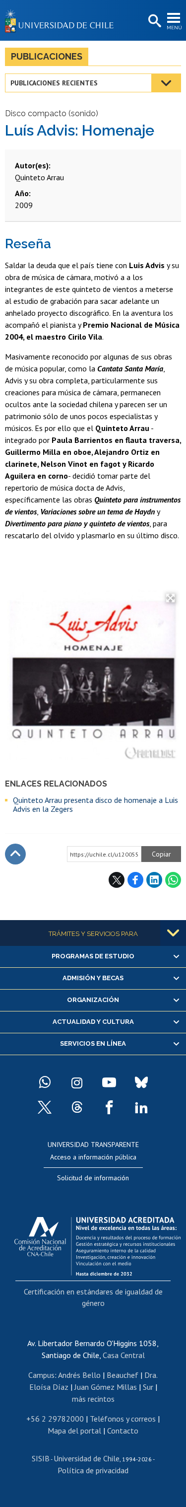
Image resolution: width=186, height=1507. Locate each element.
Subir (15, 854)
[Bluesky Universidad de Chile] (141, 1082)
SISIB (41, 1458)
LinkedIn (154, 880)
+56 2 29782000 (55, 1419)
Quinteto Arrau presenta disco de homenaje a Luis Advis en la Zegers (95, 804)
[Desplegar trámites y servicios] (173, 933)
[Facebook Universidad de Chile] (109, 1107)
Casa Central (124, 1355)
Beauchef (122, 1375)
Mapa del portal (74, 1430)
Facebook (135, 880)
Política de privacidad (93, 1470)
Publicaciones (46, 56)
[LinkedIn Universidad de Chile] (141, 1107)
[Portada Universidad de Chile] (62, 20)
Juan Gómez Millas (105, 1387)
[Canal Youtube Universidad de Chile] (109, 1082)
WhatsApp (173, 880)
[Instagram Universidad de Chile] (76, 1082)
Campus (41, 1375)
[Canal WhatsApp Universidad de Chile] (44, 1082)
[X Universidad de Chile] (44, 1107)
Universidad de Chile (87, 1458)
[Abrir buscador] (153, 21)
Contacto (122, 1430)
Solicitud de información (93, 1177)
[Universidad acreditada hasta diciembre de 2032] (97, 1244)
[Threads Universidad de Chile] (76, 1107)
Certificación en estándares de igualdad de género (93, 1297)
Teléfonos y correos (123, 1419)
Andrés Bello (79, 1375)
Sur (148, 1387)
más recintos (93, 1399)
